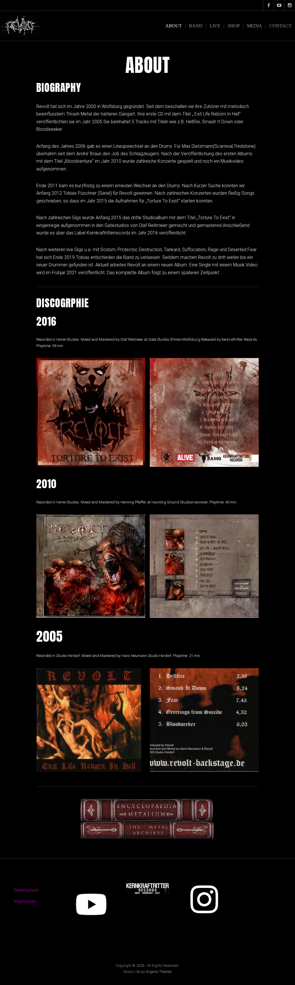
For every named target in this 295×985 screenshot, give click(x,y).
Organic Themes (159, 971)
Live (215, 25)
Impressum (25, 901)
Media (254, 25)
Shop (234, 25)
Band (196, 25)
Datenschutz (26, 890)
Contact (280, 25)
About (173, 25)
